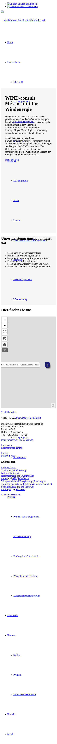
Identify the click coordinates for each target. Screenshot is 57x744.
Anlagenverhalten (20, 478)
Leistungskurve (8, 467)
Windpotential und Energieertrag (16, 481)
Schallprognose (8, 486)
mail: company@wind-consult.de (17, 440)
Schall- (4, 470)
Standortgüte (40, 481)
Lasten (4, 478)
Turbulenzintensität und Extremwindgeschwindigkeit (26, 484)
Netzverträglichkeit (10, 473)
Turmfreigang (27, 475)
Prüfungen (6, 489)
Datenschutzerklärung (11, 447)
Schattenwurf (27, 486)
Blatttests (20, 489)
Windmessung (19, 470)
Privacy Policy (8, 455)
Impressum (6, 445)
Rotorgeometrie (8, 475)
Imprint (4, 453)
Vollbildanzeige (8, 412)
